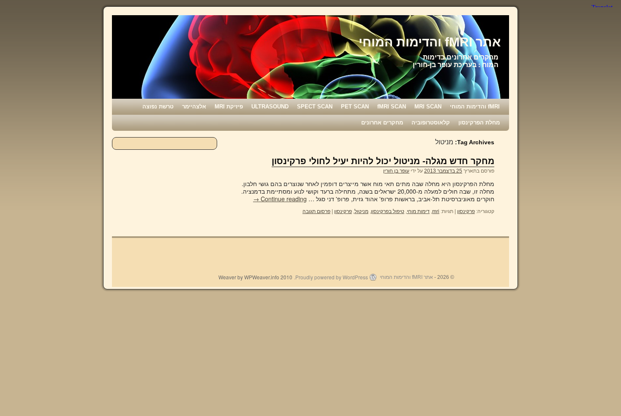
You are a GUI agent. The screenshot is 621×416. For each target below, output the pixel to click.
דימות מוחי (418, 211)
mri (435, 211)
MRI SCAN (427, 106)
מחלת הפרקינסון (479, 122)
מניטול (361, 211)
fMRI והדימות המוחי (475, 106)
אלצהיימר (194, 106)
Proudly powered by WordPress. (331, 277)
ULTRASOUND (270, 106)
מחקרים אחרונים (382, 122)
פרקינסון (466, 211)
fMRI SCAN (391, 106)
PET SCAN (355, 106)
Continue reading (280, 198)
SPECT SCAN (314, 106)
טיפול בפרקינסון (387, 211)
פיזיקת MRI (229, 106)
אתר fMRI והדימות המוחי (430, 42)
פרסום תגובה (316, 211)
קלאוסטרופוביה (430, 122)
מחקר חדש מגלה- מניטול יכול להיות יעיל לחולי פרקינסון (383, 161)
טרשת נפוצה (158, 106)
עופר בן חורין (396, 171)
